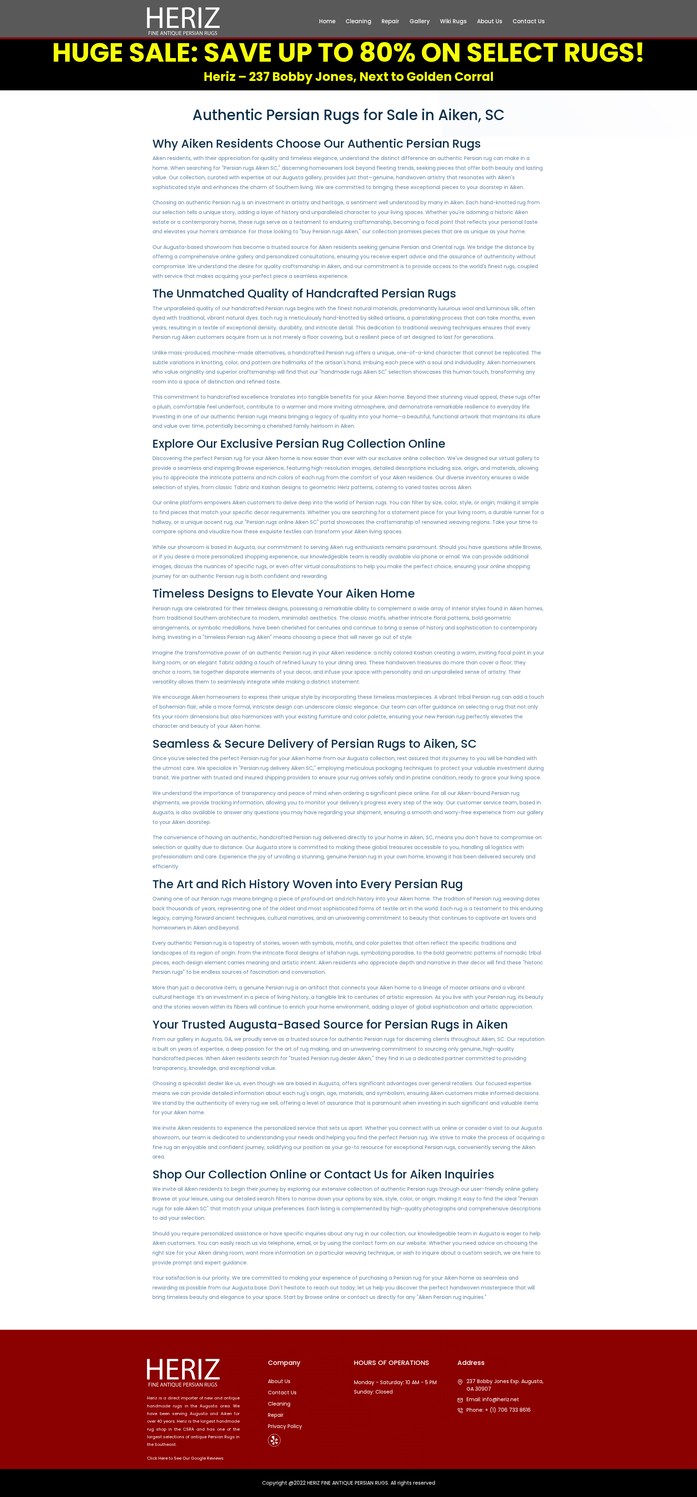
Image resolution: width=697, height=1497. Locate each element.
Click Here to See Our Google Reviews (185, 1458)
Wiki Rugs (453, 21)
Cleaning (358, 21)
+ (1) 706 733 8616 (508, 1410)
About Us (489, 21)
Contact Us (529, 21)
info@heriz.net (500, 1399)
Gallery (419, 21)
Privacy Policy (285, 1426)
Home (327, 21)
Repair (390, 21)
